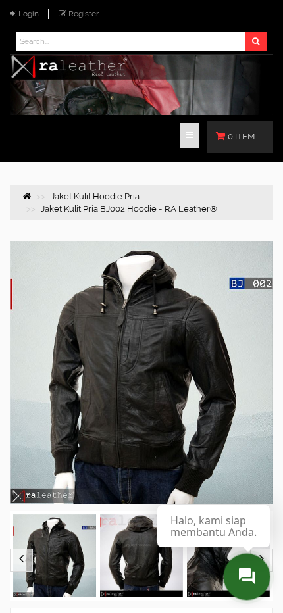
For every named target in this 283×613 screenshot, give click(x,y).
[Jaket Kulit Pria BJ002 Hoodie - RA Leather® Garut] (141, 556)
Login (28, 13)
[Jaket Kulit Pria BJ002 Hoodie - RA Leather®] (55, 556)
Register (83, 13)
